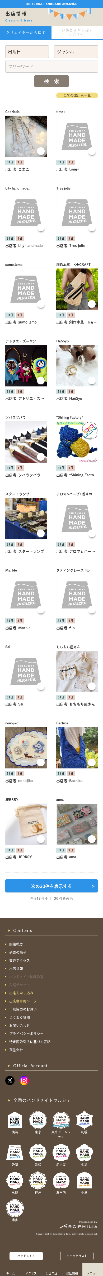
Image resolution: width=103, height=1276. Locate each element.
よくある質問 (19, 1017)
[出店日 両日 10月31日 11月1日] (27, 51)
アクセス (31, 1273)
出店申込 (51, 1273)
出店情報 (72, 1273)
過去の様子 (17, 952)
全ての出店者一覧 (77, 95)
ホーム (10, 1273)
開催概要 (16, 944)
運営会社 (16, 1050)
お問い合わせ (19, 1025)
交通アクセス (19, 960)
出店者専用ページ (23, 1001)
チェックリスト (77, 1256)
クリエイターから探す (26, 32)
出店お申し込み (21, 993)
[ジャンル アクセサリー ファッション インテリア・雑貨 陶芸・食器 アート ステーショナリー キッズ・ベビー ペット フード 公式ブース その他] (76, 51)
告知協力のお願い (23, 1009)
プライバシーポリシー (26, 1033)
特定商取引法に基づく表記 (29, 1041)
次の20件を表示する (63, 886)
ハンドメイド (26, 1256)
